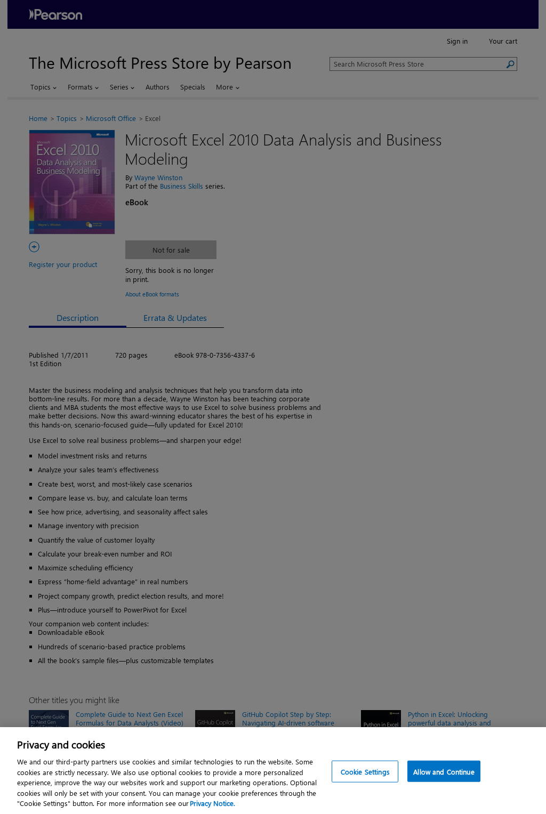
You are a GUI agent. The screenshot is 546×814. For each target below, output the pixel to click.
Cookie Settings (365, 771)
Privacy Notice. (212, 803)
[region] (273, 770)
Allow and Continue (443, 771)
